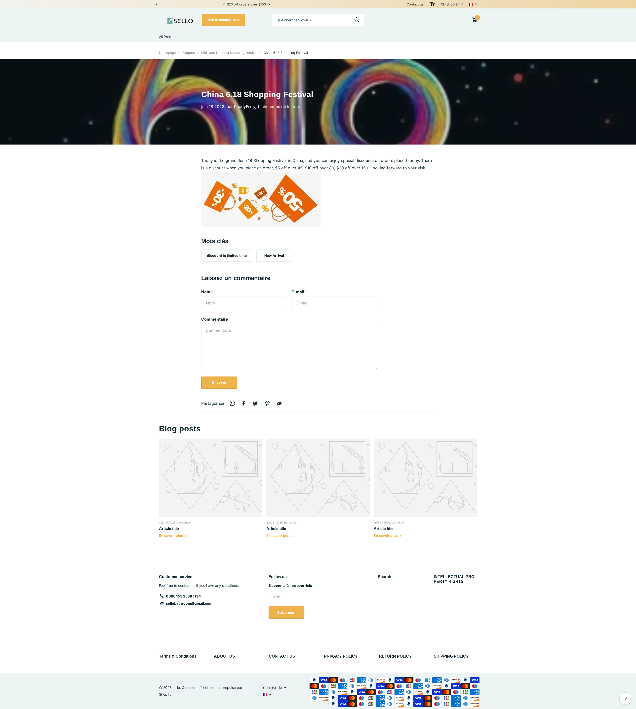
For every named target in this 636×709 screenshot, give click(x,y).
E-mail (299, 291)
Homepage (167, 53)
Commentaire (216, 319)
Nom (207, 291)
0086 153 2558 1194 (183, 596)
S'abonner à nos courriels (290, 585)
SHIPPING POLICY (451, 656)
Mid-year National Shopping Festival (229, 53)
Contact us (415, 4)
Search (384, 577)
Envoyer (219, 382)
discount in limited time (227, 255)
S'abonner (286, 612)
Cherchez (357, 20)
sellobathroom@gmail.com (189, 603)
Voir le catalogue (222, 20)
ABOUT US (224, 656)
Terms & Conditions (178, 656)
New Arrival (274, 255)
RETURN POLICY (395, 656)
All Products (168, 37)
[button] (156, 4)
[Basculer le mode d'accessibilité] (432, 4)
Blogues (188, 53)
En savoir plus (171, 535)
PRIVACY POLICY (341, 656)
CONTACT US (282, 656)
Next (205, 4)
